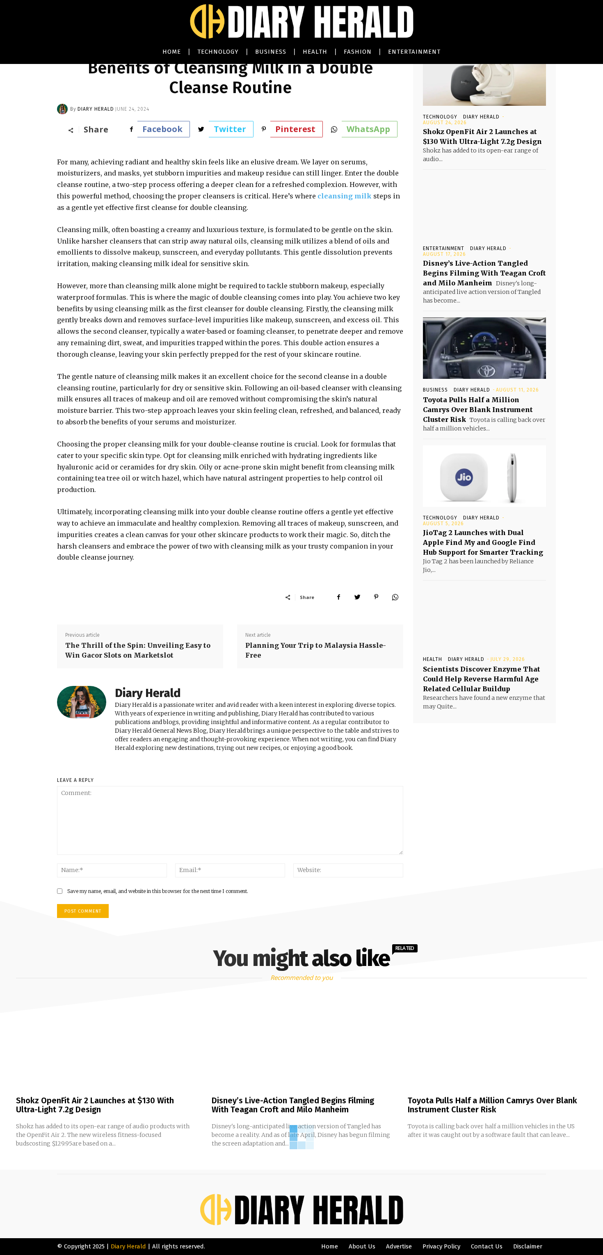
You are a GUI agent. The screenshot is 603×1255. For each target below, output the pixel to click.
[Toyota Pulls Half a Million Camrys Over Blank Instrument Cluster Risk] (484, 348)
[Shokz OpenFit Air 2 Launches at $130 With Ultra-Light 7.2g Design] (484, 75)
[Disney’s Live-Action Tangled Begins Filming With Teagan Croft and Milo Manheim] (484, 206)
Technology (440, 116)
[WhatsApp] (395, 597)
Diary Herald (96, 109)
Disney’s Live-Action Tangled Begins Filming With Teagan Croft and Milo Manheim (484, 273)
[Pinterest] (376, 597)
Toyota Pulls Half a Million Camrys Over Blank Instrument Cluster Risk (478, 410)
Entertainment (443, 248)
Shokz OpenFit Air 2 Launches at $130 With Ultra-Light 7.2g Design (95, 1105)
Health (432, 659)
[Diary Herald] (63, 109)
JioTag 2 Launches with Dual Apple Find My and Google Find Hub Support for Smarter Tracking (483, 542)
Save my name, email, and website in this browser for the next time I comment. (157, 891)
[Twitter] (357, 597)
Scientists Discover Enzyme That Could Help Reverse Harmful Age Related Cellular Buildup (481, 679)
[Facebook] (338, 597)
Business (435, 389)
